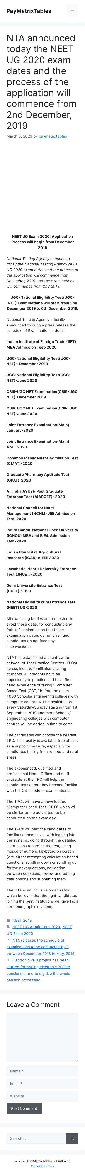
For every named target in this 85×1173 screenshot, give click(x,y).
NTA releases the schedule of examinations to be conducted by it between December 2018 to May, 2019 (41, 947)
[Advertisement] (42, 189)
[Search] (72, 1138)
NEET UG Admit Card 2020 (36, 927)
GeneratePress (42, 1166)
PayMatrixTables (29, 11)
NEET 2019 (22, 920)
